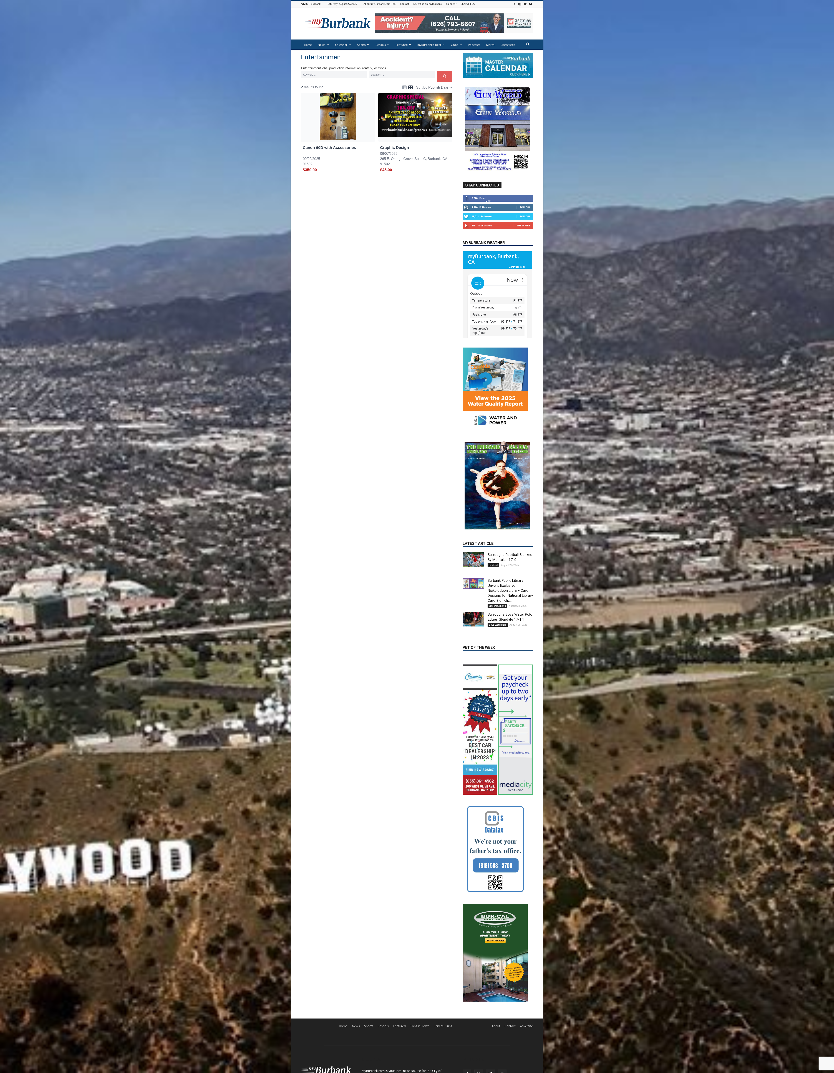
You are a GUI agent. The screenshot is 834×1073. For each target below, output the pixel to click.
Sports (361, 45)
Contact (404, 3)
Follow (525, 220)
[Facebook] (514, 4)
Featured (402, 45)
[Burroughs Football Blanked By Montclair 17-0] (473, 534)
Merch (490, 45)
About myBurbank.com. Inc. (380, 3)
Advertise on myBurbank (427, 3)
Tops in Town (419, 941)
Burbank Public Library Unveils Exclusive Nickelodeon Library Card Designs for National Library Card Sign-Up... (510, 565)
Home (308, 45)
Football (493, 539)
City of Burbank (497, 580)
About (496, 941)
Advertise (526, 941)
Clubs (454, 45)
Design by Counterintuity (518, 1011)
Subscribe (523, 238)
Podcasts (474, 45)
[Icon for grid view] (410, 88)
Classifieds (508, 45)
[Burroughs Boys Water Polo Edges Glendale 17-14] (473, 593)
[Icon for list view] (404, 87)
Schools (381, 45)
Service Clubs (443, 941)
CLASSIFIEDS (468, 3)
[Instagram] (519, 4)
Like (488, 213)
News (321, 45)
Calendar (451, 3)
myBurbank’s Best (429, 45)
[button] (528, 45)
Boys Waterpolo (497, 599)
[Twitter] (525, 4)
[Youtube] (530, 4)
